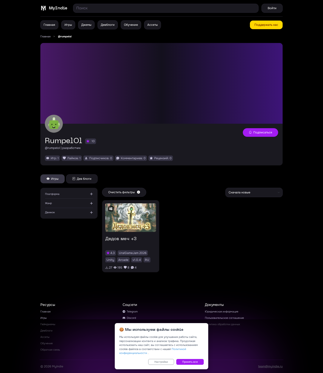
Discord (131, 318)
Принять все (190, 361)
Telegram (132, 311)
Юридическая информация (221, 311)
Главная (49, 25)
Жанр (48, 203)
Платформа (52, 194)
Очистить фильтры (122, 192)
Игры (68, 25)
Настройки (161, 361)
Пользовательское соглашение (224, 318)
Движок (50, 212)
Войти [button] (272, 8)
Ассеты (152, 25)
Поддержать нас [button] (266, 25)
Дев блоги (83, 179)
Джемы (86, 25)
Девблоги (108, 25)
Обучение (131, 25)
